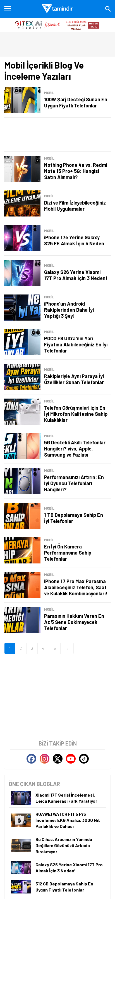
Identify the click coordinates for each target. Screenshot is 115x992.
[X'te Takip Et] (58, 759)
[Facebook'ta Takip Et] (31, 759)
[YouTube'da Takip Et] (71, 759)
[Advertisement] (57, 134)
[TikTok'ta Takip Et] (84, 759)
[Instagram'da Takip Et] (44, 759)
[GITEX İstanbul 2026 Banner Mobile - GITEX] (57, 25)
